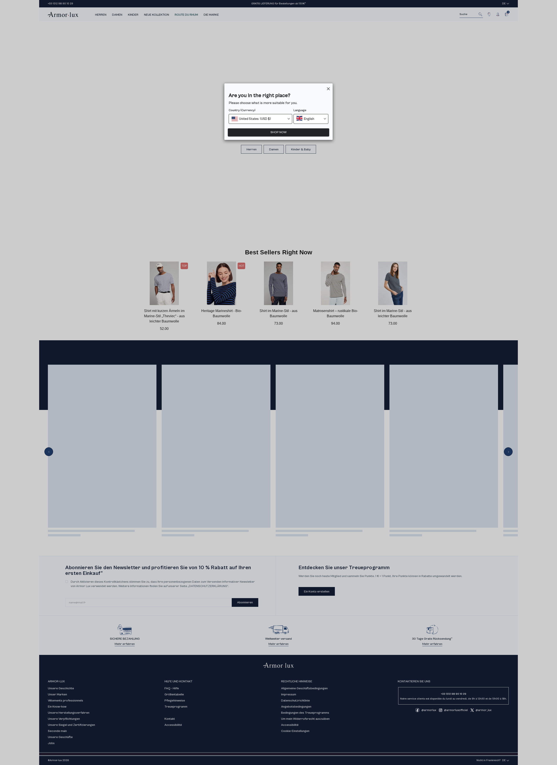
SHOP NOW (278, 132)
